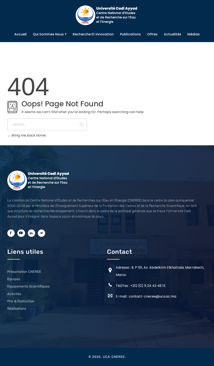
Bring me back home (28, 135)
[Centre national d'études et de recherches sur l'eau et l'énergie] (107, 15)
